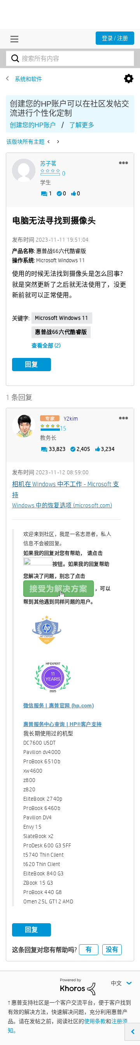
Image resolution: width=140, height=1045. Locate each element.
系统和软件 (28, 78)
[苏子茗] (23, 170)
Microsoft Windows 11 (62, 317)
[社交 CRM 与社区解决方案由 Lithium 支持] (77, 986)
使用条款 (95, 1021)
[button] (123, 162)
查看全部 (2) (46, 345)
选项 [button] (128, 79)
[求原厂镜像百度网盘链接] (57, 142)
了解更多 (81, 125)
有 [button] (89, 949)
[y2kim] (23, 425)
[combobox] (70, 58)
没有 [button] (112, 949)
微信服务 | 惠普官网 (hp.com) (58, 705)
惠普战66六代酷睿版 (61, 331)
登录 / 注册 (115, 38)
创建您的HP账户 (33, 125)
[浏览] (12, 39)
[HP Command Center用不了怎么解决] (49, 142)
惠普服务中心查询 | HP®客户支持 (62, 724)
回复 (31, 364)
